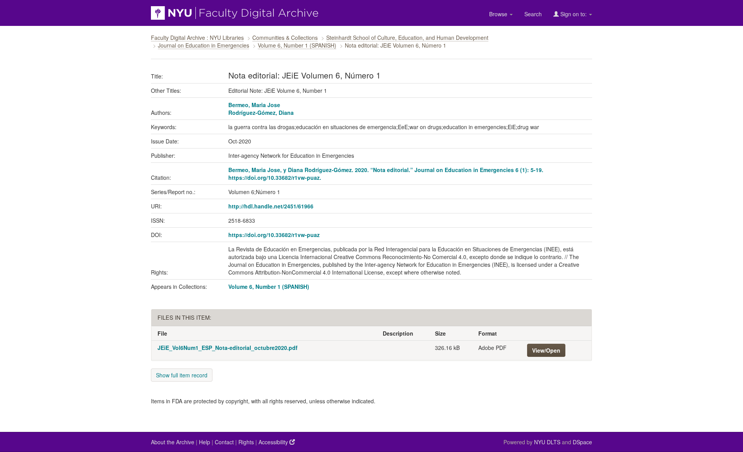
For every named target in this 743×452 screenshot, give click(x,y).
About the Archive (172, 442)
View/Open (546, 350)
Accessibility (274, 442)
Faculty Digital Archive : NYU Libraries (197, 37)
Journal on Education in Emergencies (203, 45)
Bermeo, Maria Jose (254, 105)
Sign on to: (573, 14)
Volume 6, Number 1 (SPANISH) (297, 45)
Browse (499, 14)
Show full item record (181, 375)
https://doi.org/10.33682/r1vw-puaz (274, 235)
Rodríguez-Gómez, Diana (261, 112)
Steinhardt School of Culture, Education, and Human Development (407, 37)
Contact (224, 442)
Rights (246, 442)
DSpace (582, 442)
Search (533, 14)
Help (204, 442)
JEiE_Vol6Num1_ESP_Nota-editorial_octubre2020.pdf (228, 347)
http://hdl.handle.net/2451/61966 (270, 206)
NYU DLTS (547, 442)
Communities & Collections (285, 37)
